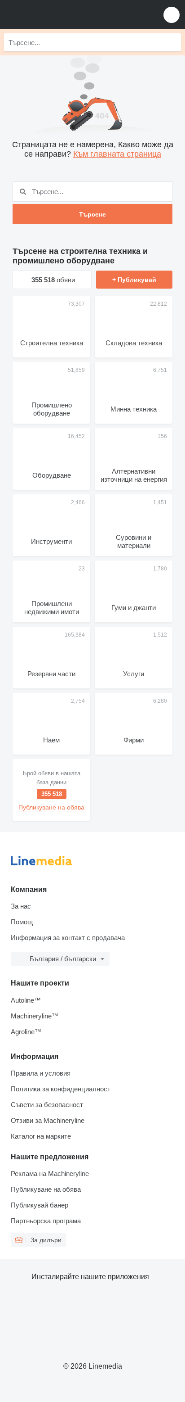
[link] (51, 790)
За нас (21, 906)
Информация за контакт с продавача (68, 937)
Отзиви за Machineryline (47, 1120)
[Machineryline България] (62, 14)
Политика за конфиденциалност (60, 1089)
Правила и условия (40, 1073)
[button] (171, 14)
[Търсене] (172, 42)
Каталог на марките (41, 1136)
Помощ (22, 922)
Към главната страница (117, 153)
